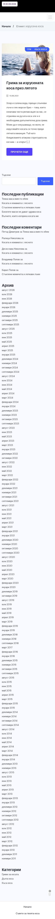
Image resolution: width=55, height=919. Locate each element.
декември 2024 (10, 359)
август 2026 (8, 290)
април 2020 (8, 574)
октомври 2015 (9, 669)
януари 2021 (8, 535)
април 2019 (8, 617)
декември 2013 (10, 763)
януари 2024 (8, 406)
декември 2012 (9, 806)
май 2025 (7, 341)
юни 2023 (7, 432)
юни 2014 (7, 738)
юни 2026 (7, 298)
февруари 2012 (10, 845)
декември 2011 (9, 854)
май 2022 (7, 470)
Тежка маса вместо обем (15, 198)
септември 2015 (10, 673)
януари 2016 (8, 656)
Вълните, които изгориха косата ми (20, 216)
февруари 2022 (10, 479)
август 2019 (8, 600)
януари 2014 (8, 759)
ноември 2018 (9, 638)
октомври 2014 (9, 720)
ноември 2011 (9, 858)
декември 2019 (10, 591)
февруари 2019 (10, 626)
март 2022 (7, 475)
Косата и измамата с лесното (17, 203)
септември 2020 (10, 552)
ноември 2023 (9, 415)
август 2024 (8, 376)
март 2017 (7, 647)
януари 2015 (8, 707)
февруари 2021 (10, 531)
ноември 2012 (9, 811)
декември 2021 (9, 488)
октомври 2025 (10, 320)
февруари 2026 (10, 303)
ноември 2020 (9, 544)
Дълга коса (7, 878)
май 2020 (7, 570)
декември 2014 (10, 712)
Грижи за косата (10, 874)
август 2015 (8, 677)
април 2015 (8, 694)
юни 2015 (7, 686)
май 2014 (7, 742)
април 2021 (8, 522)
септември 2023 (10, 423)
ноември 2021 (9, 492)
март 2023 (7, 445)
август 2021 (8, 505)
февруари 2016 (10, 651)
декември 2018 (10, 634)
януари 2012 (8, 849)
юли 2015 (7, 682)
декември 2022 (10, 453)
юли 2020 (7, 561)
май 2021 (6, 518)
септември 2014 (10, 725)
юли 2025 (7, 333)
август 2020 (8, 557)
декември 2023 (10, 410)
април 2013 (8, 789)
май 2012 (6, 837)
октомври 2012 (9, 815)
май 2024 (7, 389)
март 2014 (7, 750)
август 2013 (8, 772)
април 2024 (8, 393)
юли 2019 (7, 604)
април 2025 (8, 346)
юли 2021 (7, 509)
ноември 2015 (9, 664)
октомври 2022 (10, 458)
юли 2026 (7, 294)
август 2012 (8, 824)
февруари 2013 (10, 798)
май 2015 (6, 690)
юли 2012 (7, 828)
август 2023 (8, 427)
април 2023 (8, 440)
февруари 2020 (10, 582)
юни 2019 (7, 608)
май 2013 (6, 785)
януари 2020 (9, 587)
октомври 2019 (9, 595)
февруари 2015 (10, 703)
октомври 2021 (9, 496)
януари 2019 (8, 630)
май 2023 (7, 436)
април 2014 (8, 746)
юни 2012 (6, 832)
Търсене (6, 175)
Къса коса (7, 883)
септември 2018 (10, 643)
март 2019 (7, 621)
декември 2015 (10, 660)
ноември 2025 (9, 315)
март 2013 (7, 793)
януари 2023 (8, 449)
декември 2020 (10, 539)
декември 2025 (10, 311)
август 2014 (8, 729)
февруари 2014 (10, 755)
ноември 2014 (9, 716)
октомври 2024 (10, 367)
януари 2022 (8, 483)
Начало (6, 26)
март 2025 (7, 350)
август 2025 (8, 328)
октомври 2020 (10, 548)
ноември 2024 (9, 363)
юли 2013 (7, 776)
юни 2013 (7, 781)
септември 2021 (10, 501)
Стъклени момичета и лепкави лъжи (21, 207)
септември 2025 (10, 324)
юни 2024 (7, 384)
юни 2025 (7, 337)
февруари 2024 (10, 402)
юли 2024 (7, 380)
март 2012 (7, 841)
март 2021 (7, 526)
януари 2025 (8, 354)
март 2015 (7, 699)
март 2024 (7, 397)
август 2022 (8, 462)
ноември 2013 (9, 768)
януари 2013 (8, 802)
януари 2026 (8, 307)
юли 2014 (7, 733)
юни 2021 (6, 514)
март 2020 (7, 578)
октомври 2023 (10, 419)
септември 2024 (10, 371)
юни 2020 (7, 565)
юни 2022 (7, 466)
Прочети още (19, 151)
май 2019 (6, 613)
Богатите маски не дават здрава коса (21, 211)
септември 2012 (10, 819)
